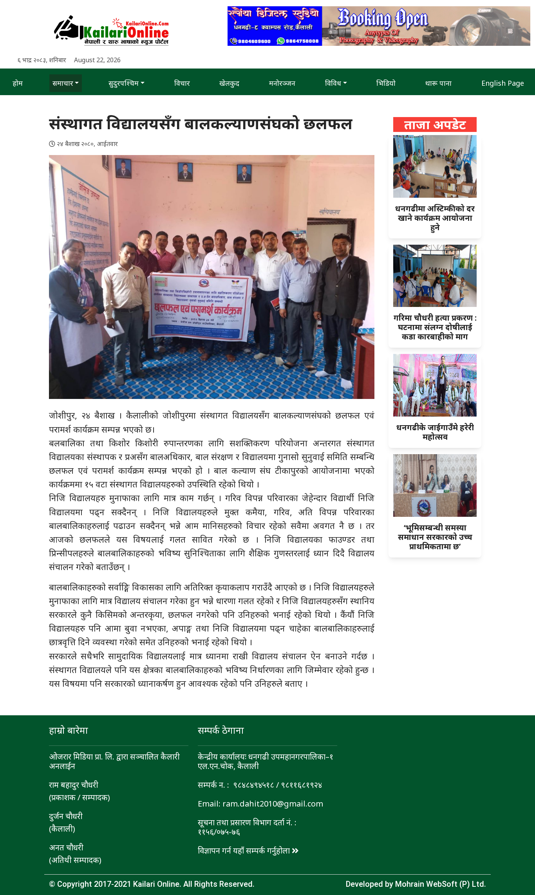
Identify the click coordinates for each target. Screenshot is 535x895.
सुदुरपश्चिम (123, 83)
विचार (182, 83)
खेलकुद (229, 83)
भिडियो (386, 83)
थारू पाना (438, 83)
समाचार (62, 83)
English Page (502, 83)
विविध (333, 83)
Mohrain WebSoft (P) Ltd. (440, 884)
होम (18, 83)
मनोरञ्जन (282, 83)
